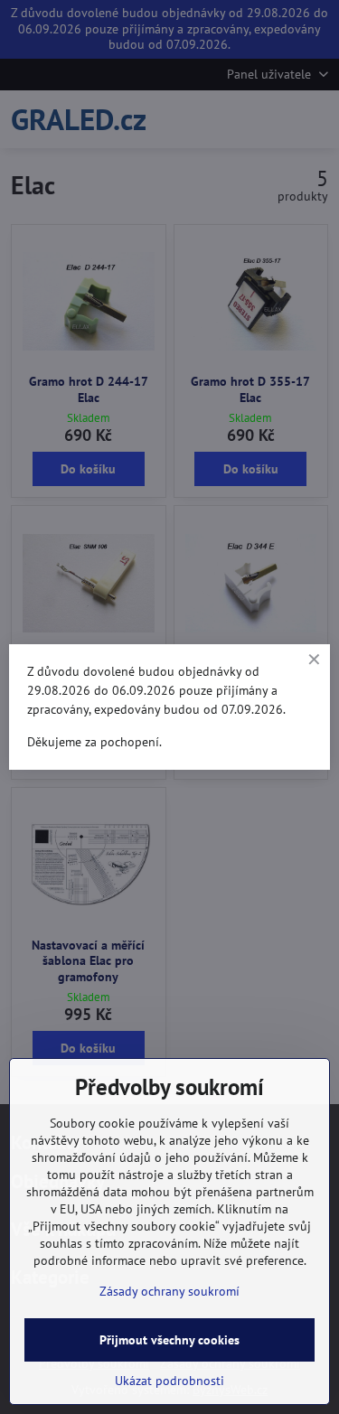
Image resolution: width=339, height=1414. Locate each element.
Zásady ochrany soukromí (169, 1291)
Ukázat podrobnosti (169, 1380)
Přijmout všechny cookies (169, 1340)
